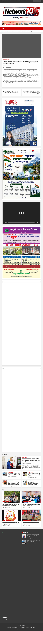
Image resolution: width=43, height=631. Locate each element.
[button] (21, 213)
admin (9, 65)
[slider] (21, 222)
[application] (21, 213)
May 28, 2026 (5, 525)
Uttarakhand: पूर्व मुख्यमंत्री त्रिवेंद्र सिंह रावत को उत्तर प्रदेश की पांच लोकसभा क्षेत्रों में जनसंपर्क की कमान (31, 92)
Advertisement (25, 0)
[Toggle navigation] (3, 28)
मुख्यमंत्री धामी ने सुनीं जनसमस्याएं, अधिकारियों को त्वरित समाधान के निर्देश (33, 483)
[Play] (4, 222)
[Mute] (37, 222)
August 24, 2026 (31, 486)
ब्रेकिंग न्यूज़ (4, 454)
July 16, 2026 (5, 507)
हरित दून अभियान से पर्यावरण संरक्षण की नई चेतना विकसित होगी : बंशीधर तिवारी (11, 505)
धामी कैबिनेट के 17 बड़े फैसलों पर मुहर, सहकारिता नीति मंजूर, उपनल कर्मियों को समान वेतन (13, 483)
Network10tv (16, 627)
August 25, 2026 (25, 463)
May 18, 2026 (25, 525)
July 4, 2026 (25, 507)
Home (10, 0)
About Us (14, 0)
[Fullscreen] (39, 222)
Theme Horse (32, 627)
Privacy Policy (19, 0)
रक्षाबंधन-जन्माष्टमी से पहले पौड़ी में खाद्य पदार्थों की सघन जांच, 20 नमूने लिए (34, 475)
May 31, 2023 (5, 65)
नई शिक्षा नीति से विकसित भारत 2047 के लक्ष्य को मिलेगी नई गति (14, 474)
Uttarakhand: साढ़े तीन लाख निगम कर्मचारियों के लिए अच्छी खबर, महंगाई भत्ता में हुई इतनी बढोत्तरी (11, 92)
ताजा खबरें (7, 59)
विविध (3, 490)
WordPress (25, 629)
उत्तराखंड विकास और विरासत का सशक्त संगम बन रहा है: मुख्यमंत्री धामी (31, 505)
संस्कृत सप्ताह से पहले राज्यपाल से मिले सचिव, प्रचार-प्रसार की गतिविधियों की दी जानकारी (31, 460)
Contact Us (30, 0)
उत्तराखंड (4, 59)
